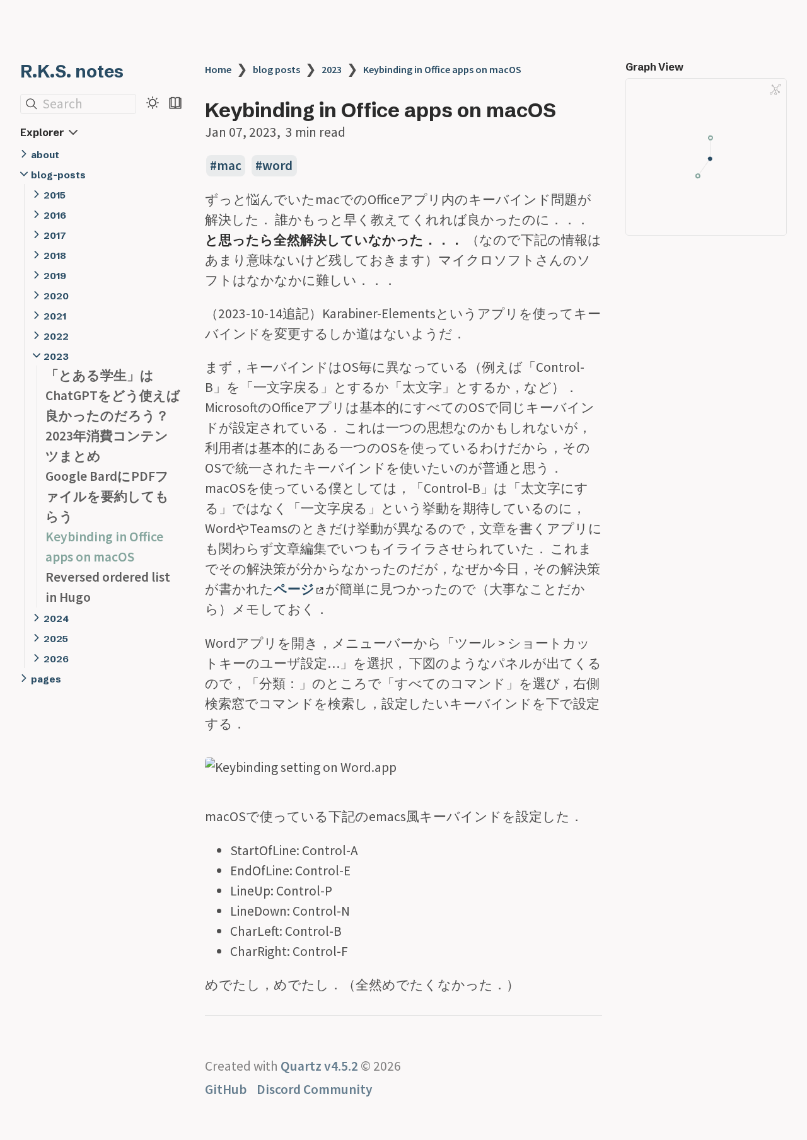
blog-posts (58, 175)
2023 (56, 356)
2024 (56, 619)
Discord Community (315, 1089)
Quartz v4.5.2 (319, 1065)
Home (218, 69)
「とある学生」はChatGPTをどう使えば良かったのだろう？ (112, 395)
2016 (55, 215)
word (277, 165)
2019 (55, 276)
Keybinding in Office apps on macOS (442, 69)
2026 (56, 659)
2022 (56, 336)
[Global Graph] (775, 89)
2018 (55, 256)
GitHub (226, 1089)
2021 (55, 316)
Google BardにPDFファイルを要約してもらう (107, 496)
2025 (56, 639)
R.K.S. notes (72, 71)
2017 (55, 235)
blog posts (276, 69)
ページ (294, 588)
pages (46, 679)
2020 (56, 296)
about (45, 155)
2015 (55, 195)
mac (229, 165)
